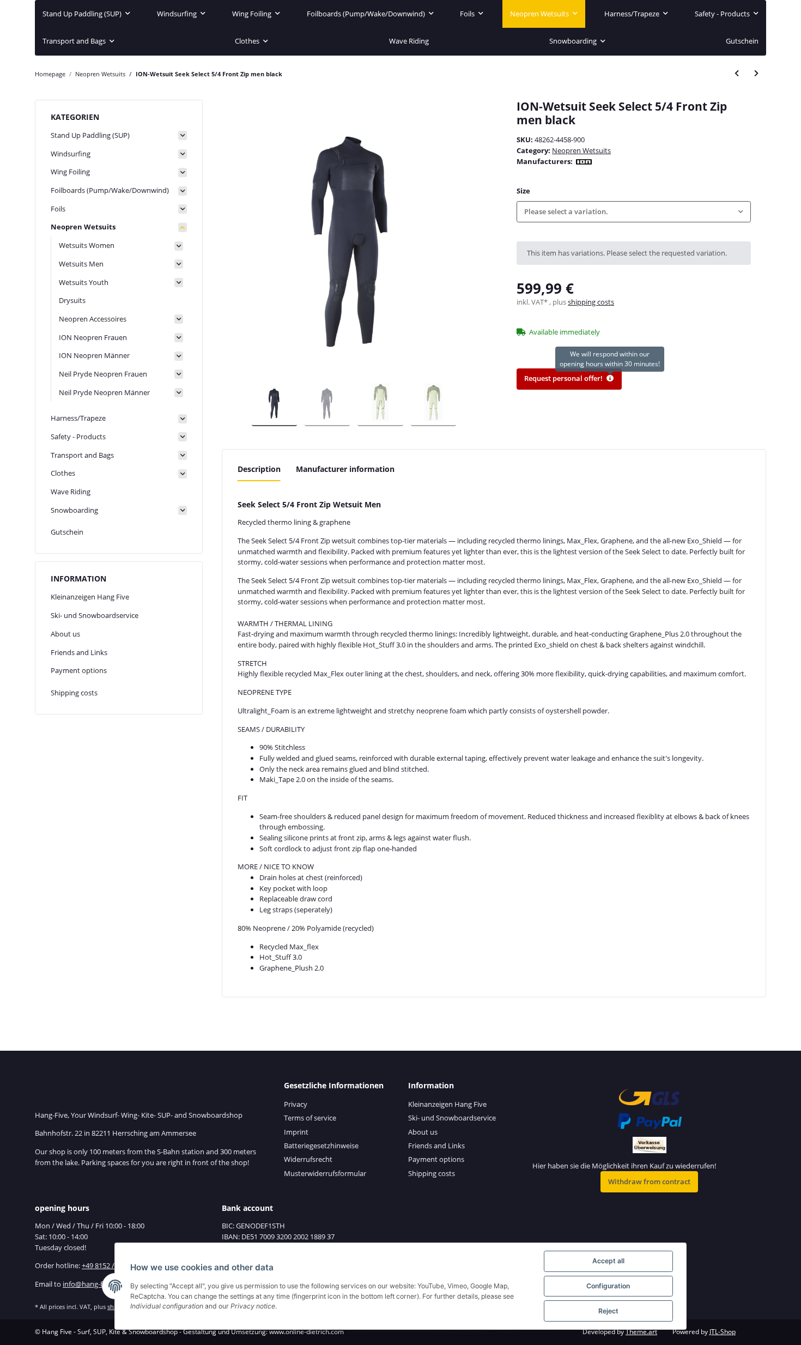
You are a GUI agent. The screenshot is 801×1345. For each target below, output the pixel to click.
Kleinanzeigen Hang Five (90, 597)
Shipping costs (74, 693)
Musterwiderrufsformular (325, 1173)
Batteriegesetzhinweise (321, 1145)
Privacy (295, 1104)
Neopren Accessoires (92, 319)
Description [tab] (259, 469)
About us (65, 634)
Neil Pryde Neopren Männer (104, 392)
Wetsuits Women (86, 245)
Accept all (608, 1261)
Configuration (608, 1286)
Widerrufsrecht (308, 1159)
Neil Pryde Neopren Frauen (103, 374)
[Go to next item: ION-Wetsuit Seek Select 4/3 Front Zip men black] (756, 73)
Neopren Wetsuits (581, 150)
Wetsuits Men (81, 264)
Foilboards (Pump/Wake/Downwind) (110, 190)
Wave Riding (70, 491)
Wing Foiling (70, 172)
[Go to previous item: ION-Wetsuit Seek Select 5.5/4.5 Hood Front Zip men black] (737, 73)
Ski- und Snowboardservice (94, 615)
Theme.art (641, 1331)
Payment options (79, 670)
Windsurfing (70, 154)
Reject (608, 1311)
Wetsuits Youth (83, 282)
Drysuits (72, 300)
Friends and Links (79, 652)
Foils (58, 209)
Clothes (63, 473)
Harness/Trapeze (78, 418)
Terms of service (310, 1118)
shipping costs (591, 302)
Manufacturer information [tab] (345, 469)
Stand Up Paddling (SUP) (90, 135)
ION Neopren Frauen (93, 337)
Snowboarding (74, 510)
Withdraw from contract (649, 1181)
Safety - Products (78, 436)
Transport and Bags (82, 455)
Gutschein (67, 532)
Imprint (296, 1132)
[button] (634, 211)
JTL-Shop (722, 1331)
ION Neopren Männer (94, 355)
